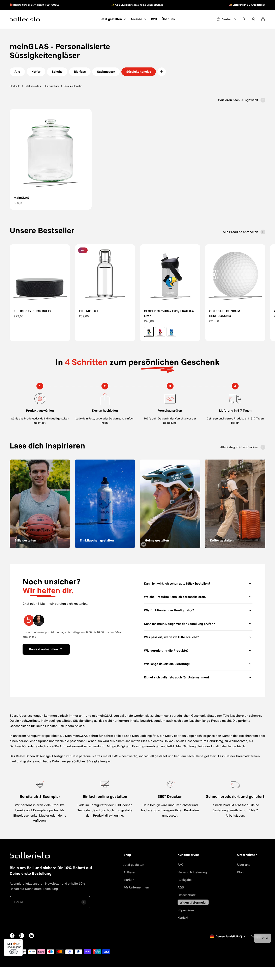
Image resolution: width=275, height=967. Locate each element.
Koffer (35, 71)
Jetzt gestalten (111, 19)
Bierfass (80, 71)
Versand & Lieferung (192, 872)
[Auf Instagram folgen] (21, 937)
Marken (128, 880)
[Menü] (20, 941)
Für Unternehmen (136, 887)
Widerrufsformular (193, 902)
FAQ (181, 864)
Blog (240, 872)
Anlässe (136, 19)
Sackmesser (106, 71)
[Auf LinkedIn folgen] (31, 935)
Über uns (168, 19)
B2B (154, 19)
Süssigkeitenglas (138, 71)
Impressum (186, 910)
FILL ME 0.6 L (89, 311)
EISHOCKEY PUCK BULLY (32, 311)
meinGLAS (21, 198)
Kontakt (183, 917)
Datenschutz (186, 895)
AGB (181, 887)
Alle (17, 71)
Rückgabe (185, 880)
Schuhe (57, 71)
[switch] (13, 951)
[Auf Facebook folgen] (12, 937)
